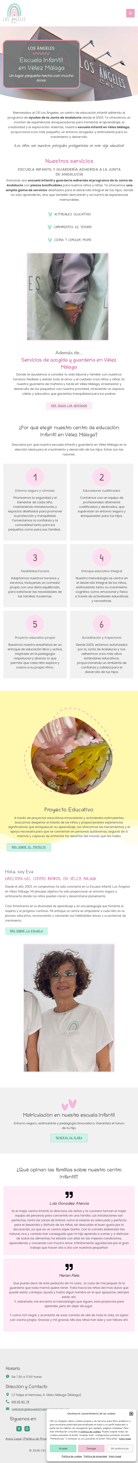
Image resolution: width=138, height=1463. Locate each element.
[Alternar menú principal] (130, 13)
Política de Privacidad (38, 1439)
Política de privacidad (95, 1456)
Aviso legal (125, 1438)
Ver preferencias (120, 1448)
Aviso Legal (115, 1456)
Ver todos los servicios (69, 406)
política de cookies (91, 1431)
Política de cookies (72, 1456)
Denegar (91, 1448)
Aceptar (63, 1448)
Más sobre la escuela (26, 931)
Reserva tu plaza (69, 1138)
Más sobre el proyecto (29, 847)
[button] (131, 1413)
